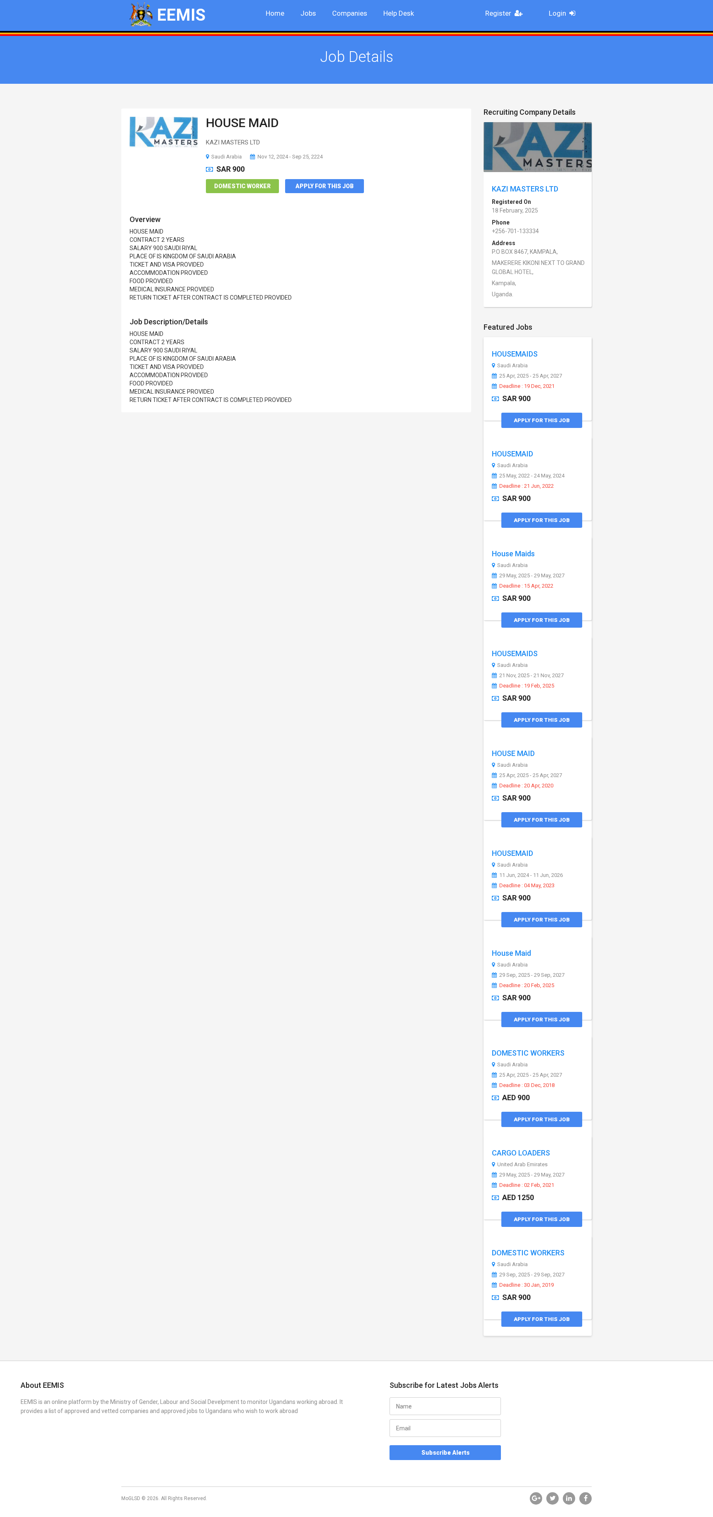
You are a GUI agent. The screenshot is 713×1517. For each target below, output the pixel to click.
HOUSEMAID (512, 453)
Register (498, 13)
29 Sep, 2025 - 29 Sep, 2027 (531, 975)
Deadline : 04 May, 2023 (527, 885)
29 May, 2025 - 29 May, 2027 (531, 576)
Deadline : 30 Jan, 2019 (526, 1285)
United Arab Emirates (522, 1164)
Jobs (308, 13)
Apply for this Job (324, 186)
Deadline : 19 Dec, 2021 (527, 386)
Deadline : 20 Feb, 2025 (526, 985)
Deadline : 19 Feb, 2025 (526, 686)
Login (557, 13)
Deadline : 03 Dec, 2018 (527, 1085)
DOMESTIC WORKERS (528, 1053)
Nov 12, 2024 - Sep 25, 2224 (290, 156)
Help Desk (398, 13)
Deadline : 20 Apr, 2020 (526, 786)
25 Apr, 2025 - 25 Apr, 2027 (530, 376)
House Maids (513, 553)
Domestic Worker (242, 186)
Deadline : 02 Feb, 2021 (526, 1185)
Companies (349, 13)
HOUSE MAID (242, 123)
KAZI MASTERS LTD (525, 188)
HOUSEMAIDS (515, 354)
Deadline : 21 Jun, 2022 (526, 486)
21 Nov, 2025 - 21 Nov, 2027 (531, 675)
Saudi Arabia (226, 156)
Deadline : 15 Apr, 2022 (526, 586)
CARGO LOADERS (521, 1152)
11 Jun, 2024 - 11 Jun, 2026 (531, 875)
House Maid (511, 953)
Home (275, 13)
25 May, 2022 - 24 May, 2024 (531, 476)
